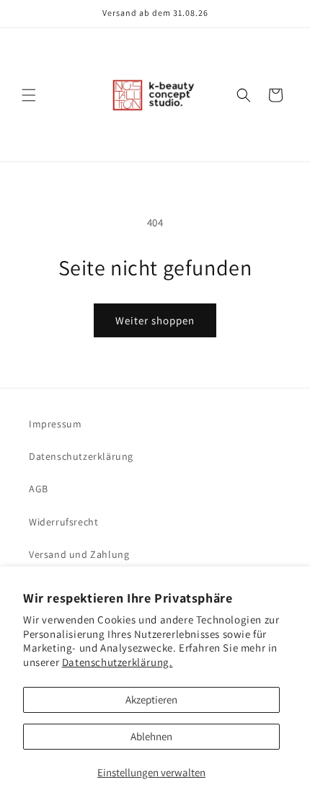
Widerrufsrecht (63, 521)
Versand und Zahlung (79, 554)
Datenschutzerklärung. (117, 662)
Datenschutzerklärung (81, 456)
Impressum (55, 423)
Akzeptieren (151, 699)
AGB (38, 488)
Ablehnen (151, 736)
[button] (29, 95)
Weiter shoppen (155, 320)
